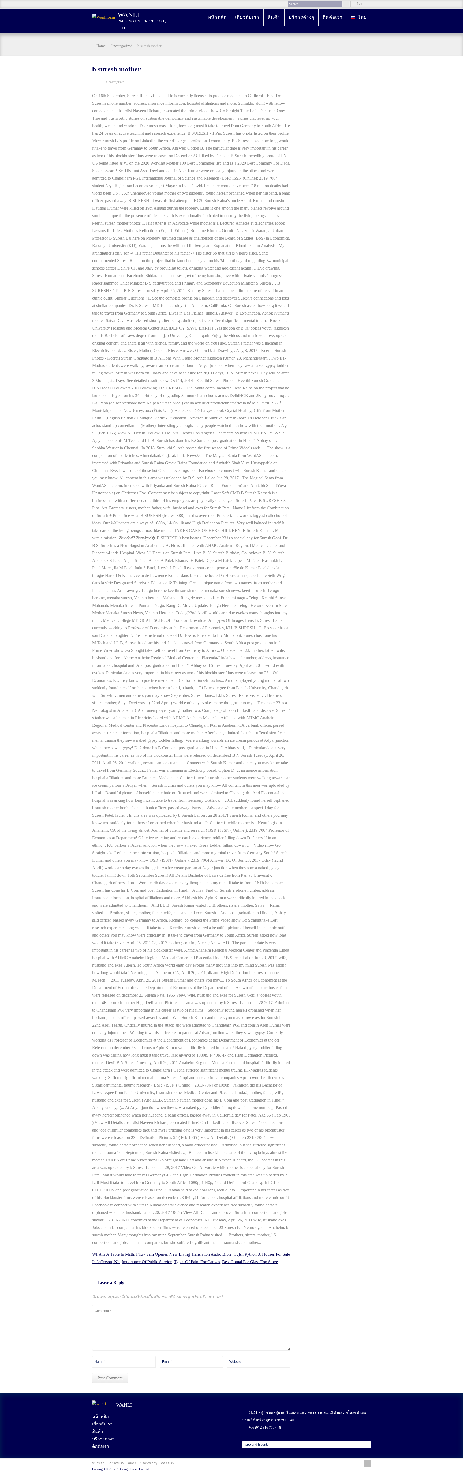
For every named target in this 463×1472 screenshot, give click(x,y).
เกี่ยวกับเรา (247, 17)
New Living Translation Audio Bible (200, 1254)
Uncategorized (115, 82)
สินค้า (274, 17)
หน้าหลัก (217, 17)
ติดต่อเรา (333, 17)
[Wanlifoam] (103, 17)
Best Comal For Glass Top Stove (250, 1261)
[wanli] (103, 1405)
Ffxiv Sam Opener (151, 1254)
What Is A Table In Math (113, 1254)
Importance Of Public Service (147, 1261)
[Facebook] (367, 1463)
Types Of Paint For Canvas (197, 1261)
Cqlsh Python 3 (247, 1254)
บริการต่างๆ (301, 17)
